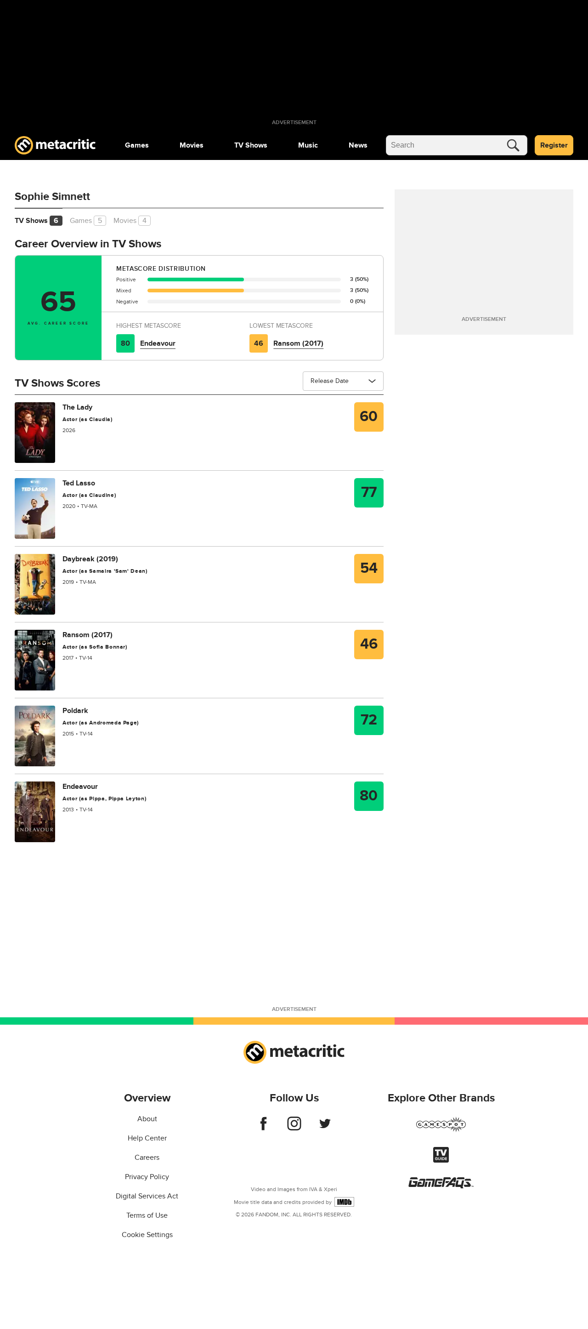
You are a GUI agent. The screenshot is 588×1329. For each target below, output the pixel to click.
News (358, 145)
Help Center (147, 1138)
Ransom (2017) (298, 343)
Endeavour (157, 343)
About (147, 1119)
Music (308, 145)
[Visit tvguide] (441, 1160)
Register (554, 145)
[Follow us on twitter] (325, 1128)
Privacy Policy (147, 1176)
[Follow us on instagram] (294, 1128)
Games (137, 145)
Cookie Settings (147, 1234)
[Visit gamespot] (441, 1130)
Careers (147, 1157)
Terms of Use (147, 1215)
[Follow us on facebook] (263, 1128)
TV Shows (250, 145)
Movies (192, 145)
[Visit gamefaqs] (441, 1186)
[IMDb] (344, 1202)
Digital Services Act (147, 1196)
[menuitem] (137, 145)
